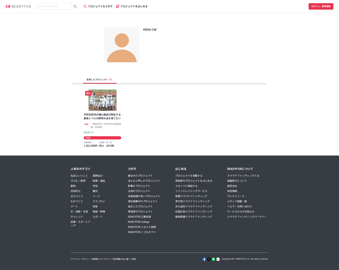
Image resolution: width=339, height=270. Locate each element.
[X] (209, 259)
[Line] (213, 259)
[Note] (218, 259)
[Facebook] (204, 259)
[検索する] (75, 6)
